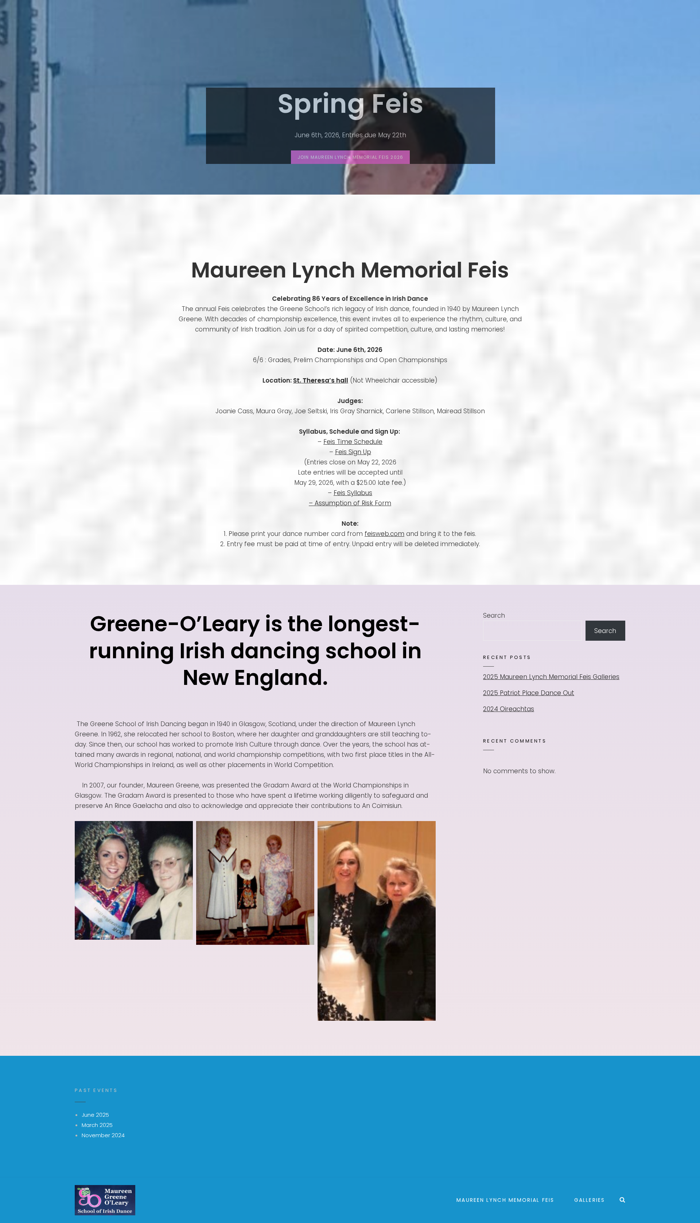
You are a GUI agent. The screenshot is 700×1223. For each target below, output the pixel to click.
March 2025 (97, 1125)
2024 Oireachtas (508, 709)
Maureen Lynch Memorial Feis (505, 1200)
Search (494, 615)
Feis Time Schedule (352, 441)
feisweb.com (384, 533)
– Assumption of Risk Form (350, 503)
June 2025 (95, 1115)
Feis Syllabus (353, 492)
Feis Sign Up (353, 452)
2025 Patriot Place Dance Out (528, 693)
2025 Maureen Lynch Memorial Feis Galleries (551, 676)
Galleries (589, 1200)
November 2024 (103, 1135)
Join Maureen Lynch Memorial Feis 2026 (354, 159)
